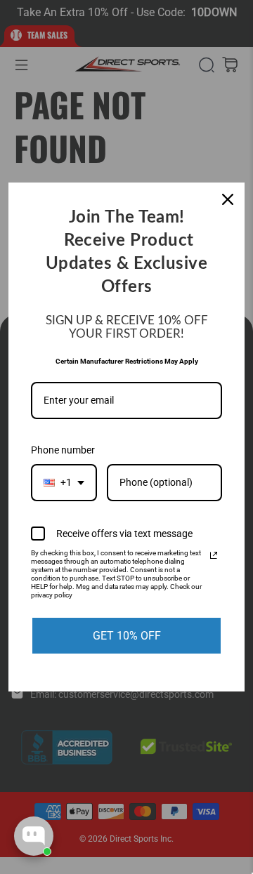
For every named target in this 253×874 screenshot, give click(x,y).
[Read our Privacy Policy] (213, 555)
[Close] (228, 199)
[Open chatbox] (33, 836)
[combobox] (64, 482)
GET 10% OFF (127, 635)
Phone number (63, 450)
